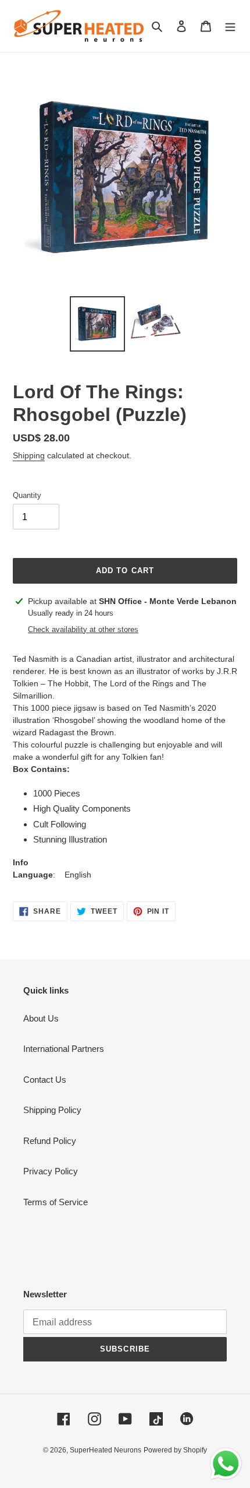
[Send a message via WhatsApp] (226, 1463)
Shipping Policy (52, 1110)
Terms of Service (55, 1202)
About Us (41, 1018)
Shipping (29, 455)
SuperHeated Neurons (105, 1450)
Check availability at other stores (83, 629)
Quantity (27, 495)
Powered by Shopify (175, 1450)
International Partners (63, 1049)
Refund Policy (49, 1141)
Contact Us (44, 1080)
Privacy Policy (50, 1171)
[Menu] (230, 25)
